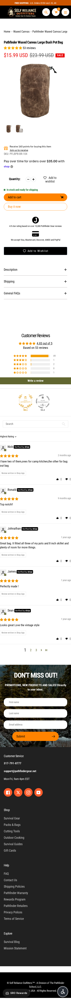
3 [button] (36, 650)
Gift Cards (10, 850)
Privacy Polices (13, 912)
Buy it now (14, 206)
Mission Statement (15, 948)
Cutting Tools (12, 831)
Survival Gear (12, 818)
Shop (7, 810)
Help (6, 865)
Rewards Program (15, 899)
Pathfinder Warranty (16, 893)
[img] (9, 456)
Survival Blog (12, 942)
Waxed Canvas (21, 31)
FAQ (6, 873)
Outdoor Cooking (14, 837)
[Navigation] (65, 12)
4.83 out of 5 (44, 343)
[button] (13, 48)
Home (7, 31)
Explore (8, 933)
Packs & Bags (12, 825)
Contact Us (10, 880)
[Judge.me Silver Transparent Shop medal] (43, 401)
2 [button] (31, 650)
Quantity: (15, 179)
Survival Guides (13, 844)
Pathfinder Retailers (16, 906)
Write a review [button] (35, 380)
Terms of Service (14, 918)
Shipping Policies (14, 886)
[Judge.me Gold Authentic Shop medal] (25, 401)
